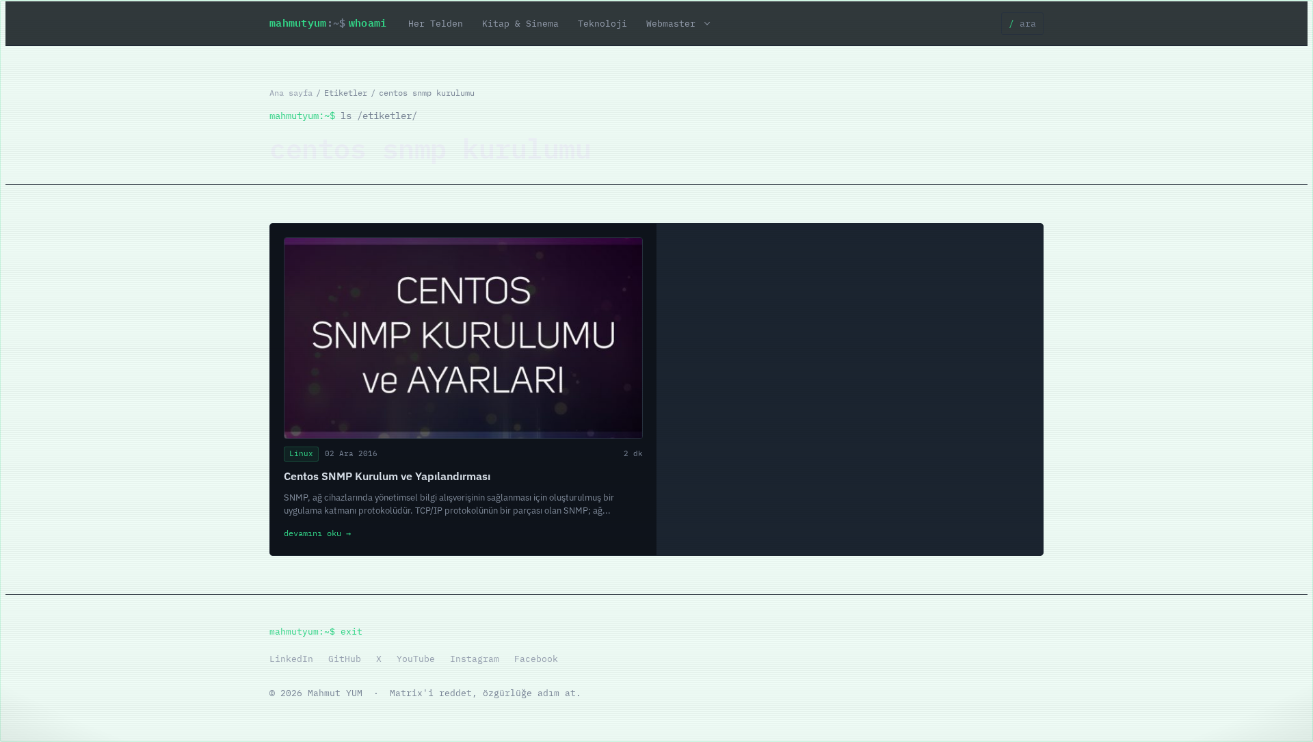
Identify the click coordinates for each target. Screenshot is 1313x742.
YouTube (416, 658)
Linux (301, 453)
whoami (327, 23)
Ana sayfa (291, 93)
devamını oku (317, 533)
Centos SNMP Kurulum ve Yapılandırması (387, 476)
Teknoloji (602, 23)
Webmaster (670, 23)
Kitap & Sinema (520, 23)
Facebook (536, 658)
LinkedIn (291, 658)
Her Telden (435, 23)
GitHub (344, 658)
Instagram (474, 658)
